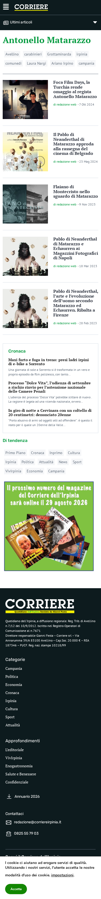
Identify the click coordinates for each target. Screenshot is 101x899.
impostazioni (62, 875)
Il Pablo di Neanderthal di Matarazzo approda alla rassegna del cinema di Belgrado (73, 143)
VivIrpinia (13, 471)
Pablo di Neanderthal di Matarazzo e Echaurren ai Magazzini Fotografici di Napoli (75, 248)
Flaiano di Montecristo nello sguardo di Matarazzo (75, 191)
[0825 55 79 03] (8, 834)
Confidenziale (16, 782)
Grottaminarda (59, 54)
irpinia (81, 54)
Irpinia (10, 462)
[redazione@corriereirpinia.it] (8, 822)
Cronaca (37, 453)
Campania (56, 471)
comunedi (13, 63)
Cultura (74, 453)
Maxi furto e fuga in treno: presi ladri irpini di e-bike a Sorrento (48, 361)
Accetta (16, 889)
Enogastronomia (19, 765)
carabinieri (33, 54)
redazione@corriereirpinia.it (37, 822)
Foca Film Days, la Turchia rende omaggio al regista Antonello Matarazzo (75, 89)
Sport (77, 462)
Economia (35, 471)
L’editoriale (14, 749)
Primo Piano (15, 453)
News (63, 462)
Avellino (12, 54)
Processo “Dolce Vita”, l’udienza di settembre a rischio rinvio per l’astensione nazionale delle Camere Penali (49, 387)
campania (86, 63)
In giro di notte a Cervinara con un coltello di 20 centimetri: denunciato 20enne (50, 412)
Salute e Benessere (20, 773)
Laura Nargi (36, 63)
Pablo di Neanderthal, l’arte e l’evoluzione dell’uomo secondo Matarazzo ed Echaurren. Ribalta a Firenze (75, 303)
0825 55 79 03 (26, 833)
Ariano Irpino (62, 63)
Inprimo (56, 453)
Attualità (46, 462)
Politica (28, 462)
